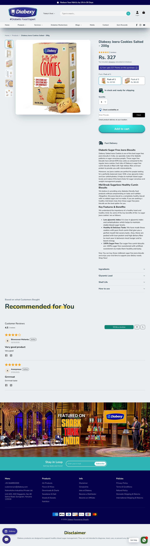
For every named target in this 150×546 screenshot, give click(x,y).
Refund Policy (122, 490)
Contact (106, 25)
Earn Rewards (122, 25)
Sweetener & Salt (49, 494)
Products (21, 25)
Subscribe (100, 464)
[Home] (22, 13)
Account (137, 13)
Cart (143, 13)
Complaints (83, 487)
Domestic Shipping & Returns (128, 494)
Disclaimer (83, 483)
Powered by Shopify (81, 519)
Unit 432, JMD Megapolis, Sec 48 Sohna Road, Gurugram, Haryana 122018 (18, 496)
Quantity (102, 97)
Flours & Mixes (48, 487)
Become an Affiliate (87, 498)
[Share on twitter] (11, 355)
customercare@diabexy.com (16, 487)
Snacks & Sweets (49, 498)
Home (7, 25)
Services (37, 25)
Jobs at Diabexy (85, 490)
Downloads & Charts (50, 490)
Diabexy (70, 519)
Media (92, 25)
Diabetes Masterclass (59, 25)
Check (139, 115)
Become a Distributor (87, 494)
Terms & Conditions (124, 487)
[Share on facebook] (6, 355)
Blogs (77, 25)
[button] (104, 52)
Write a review (119, 327)
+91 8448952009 (12, 483)
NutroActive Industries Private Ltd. (19, 490)
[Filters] (137, 327)
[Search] (128, 14)
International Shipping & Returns (129, 498)
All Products (47, 483)
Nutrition (45, 501)
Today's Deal (48, 13)
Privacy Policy (122, 483)
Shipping (112, 62)
